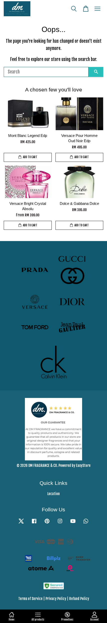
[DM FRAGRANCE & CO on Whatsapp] (85, 523)
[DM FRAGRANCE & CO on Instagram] (59, 523)
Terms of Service (30, 598)
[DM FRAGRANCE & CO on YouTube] (72, 523)
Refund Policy (79, 598)
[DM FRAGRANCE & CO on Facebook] (34, 523)
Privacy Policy (56, 598)
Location (53, 493)
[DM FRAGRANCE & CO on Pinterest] (47, 523)
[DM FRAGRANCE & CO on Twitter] (21, 523)
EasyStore (83, 465)
